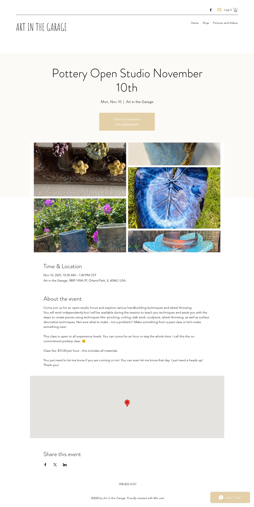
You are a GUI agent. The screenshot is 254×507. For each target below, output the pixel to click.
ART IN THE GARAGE (41, 26)
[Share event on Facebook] (45, 464)
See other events (127, 124)
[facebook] (211, 10)
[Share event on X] (55, 464)
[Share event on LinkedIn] (65, 464)
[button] (235, 10)
